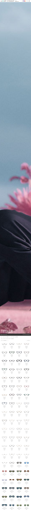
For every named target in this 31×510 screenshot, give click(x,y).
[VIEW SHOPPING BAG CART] (29, 1)
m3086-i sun (19, 508)
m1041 (12, 372)
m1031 (26, 355)
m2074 (12, 406)
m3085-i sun (12, 508)
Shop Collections (17, 1)
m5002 (4, 457)
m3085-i (26, 406)
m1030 (19, 355)
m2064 (19, 389)
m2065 (27, 389)
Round (7, 338)
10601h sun (4, 474)
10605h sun (19, 474)
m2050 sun (26, 491)
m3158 (12, 440)
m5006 (12, 457)
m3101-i (4, 423)
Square (9, 338)
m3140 (26, 423)
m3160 (26, 440)
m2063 (12, 389)
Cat (5, 338)
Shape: (2, 338)
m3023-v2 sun (4, 508)
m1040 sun (12, 491)
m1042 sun (19, 491)
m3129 (12, 423)
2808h (4, 355)
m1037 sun (4, 491)
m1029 (12, 355)
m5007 (19, 457)
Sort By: (2, 340)
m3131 (19, 423)
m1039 (4, 372)
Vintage (11, 338)
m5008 (26, 457)
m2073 (4, 406)
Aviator (4, 338)
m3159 (19, 440)
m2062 (4, 389)
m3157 (4, 440)
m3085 (19, 406)
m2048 (19, 372)
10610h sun (26, 474)
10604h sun (12, 474)
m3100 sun (26, 508)
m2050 (27, 372)
